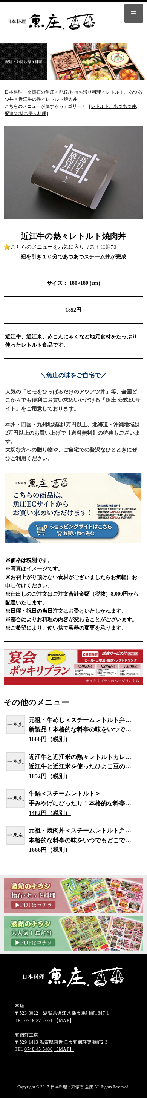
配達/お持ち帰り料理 (25, 113)
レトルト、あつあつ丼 (113, 106)
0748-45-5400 (38, 1049)
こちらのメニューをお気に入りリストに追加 (63, 247)
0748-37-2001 (38, 1020)
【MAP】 (64, 1020)
